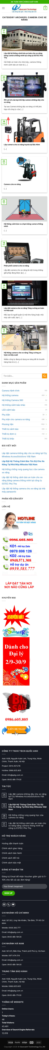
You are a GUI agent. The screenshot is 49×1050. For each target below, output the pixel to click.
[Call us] (9, 905)
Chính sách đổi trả (10, 858)
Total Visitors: (8, 1023)
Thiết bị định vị (9, 434)
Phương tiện (7, 424)
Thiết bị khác (8, 438)
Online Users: (8, 1009)
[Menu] (3, 8)
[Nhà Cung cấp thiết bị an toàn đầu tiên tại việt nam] (24, 8)
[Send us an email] (4, 905)
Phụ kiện (6, 414)
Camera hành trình (10, 390)
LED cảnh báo (8, 410)
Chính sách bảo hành (12, 853)
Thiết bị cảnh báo (10, 429)
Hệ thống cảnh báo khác (13, 405)
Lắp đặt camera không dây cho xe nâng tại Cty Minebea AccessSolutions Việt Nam (24, 455)
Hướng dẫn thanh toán (12, 843)
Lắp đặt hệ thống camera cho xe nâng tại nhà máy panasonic (23, 490)
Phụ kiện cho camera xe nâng (16, 419)
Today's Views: (8, 1016)
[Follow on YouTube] (13, 905)
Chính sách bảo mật (11, 862)
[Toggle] (46, 395)
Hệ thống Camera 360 (12, 400)
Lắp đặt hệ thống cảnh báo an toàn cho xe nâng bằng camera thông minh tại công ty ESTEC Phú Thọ (22, 480)
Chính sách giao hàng (12, 848)
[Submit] (44, 375)
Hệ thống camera (10, 395)
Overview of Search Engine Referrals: (18, 1030)
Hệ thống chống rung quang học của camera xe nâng (23, 471)
